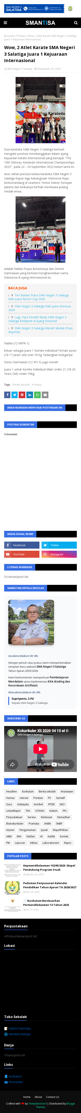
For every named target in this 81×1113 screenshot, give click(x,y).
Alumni (10, 830)
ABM (9, 836)
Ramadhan (63, 817)
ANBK (47, 823)
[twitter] (59, 545)
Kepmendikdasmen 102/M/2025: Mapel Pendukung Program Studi (49, 867)
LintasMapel (13, 811)
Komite (64, 836)
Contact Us (52, 1097)
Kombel (38, 804)
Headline (11, 791)
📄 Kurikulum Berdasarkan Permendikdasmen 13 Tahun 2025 (46, 903)
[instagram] (59, 554)
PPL (65, 811)
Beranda (9, 36)
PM (8, 843)
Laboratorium (51, 843)
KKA (19, 836)
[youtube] (21, 554)
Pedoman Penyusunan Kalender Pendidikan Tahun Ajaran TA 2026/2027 (49, 885)
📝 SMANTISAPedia (17, 1028)
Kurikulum (28, 791)
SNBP (59, 823)
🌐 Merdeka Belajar (17, 1034)
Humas (10, 798)
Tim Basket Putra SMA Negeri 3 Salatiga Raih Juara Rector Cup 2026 (38, 297)
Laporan (20, 843)
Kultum (53, 811)
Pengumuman (28, 830)
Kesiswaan (67, 791)
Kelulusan (46, 817)
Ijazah (44, 830)
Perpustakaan (14, 817)
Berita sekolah (21, 384)
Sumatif (60, 798)
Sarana (32, 817)
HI (41, 836)
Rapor (67, 843)
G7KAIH (39, 811)
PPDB (51, 804)
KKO (62, 804)
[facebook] (21, 545)
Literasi (24, 798)
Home (27, 1097)
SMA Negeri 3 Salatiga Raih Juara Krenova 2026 (39, 308)
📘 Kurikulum (13, 1076)
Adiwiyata (23, 804)
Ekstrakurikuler (14, 823)
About (38, 1097)
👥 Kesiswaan (13, 1082)
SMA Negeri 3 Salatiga (19, 69)
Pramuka (34, 823)
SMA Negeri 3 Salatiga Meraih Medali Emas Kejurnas (40, 330)
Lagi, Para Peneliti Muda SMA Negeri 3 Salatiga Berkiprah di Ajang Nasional (37, 319)
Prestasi (21, 36)
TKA (28, 811)
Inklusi (33, 843)
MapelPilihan (60, 830)
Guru (9, 804)
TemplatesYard (37, 1103)
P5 (49, 798)
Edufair (31, 836)
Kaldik (51, 836)
